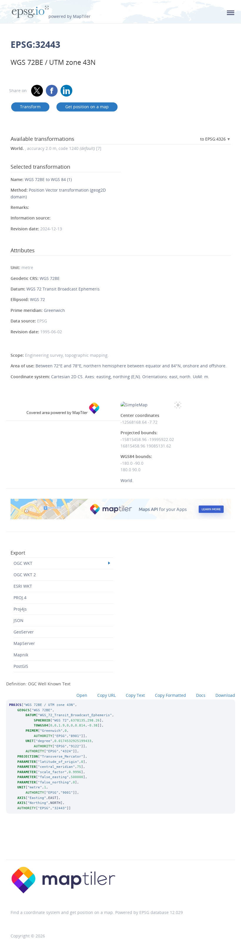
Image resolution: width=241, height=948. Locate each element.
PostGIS (21, 666)
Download (225, 695)
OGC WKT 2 (25, 574)
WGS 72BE (50, 278)
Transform (30, 106)
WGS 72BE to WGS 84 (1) (48, 179)
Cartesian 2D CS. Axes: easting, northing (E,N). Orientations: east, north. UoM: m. (130, 376)
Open (81, 695)
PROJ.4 (20, 597)
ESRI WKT (23, 586)
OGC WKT (23, 563)
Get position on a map (87, 106)
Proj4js (20, 609)
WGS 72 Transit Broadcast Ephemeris (63, 289)
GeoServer (24, 632)
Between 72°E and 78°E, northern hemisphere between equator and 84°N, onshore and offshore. (131, 366)
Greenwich (54, 310)
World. (126, 480)
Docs (200, 695)
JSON (19, 620)
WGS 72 (37, 299)
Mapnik (21, 655)
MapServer (24, 643)
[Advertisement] (120, 844)
